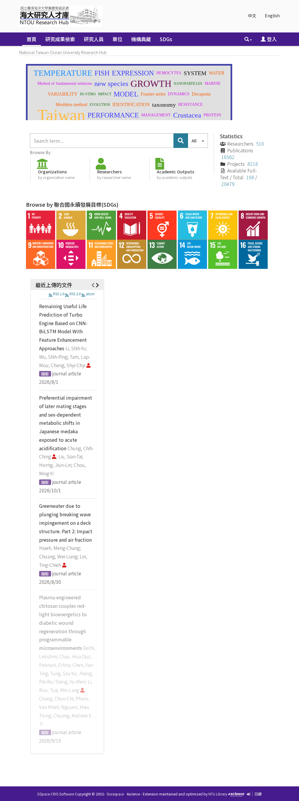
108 (250, 177)
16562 (227, 156)
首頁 (31, 39)
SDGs (166, 39)
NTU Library (217, 793)
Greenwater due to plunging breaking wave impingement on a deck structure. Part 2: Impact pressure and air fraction (65, 522)
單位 (117, 39)
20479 (227, 183)
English (272, 15)
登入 (271, 39)
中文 (252, 15)
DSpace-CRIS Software (55, 793)
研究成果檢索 (60, 39)
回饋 (258, 793)
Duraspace (115, 793)
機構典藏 (141, 39)
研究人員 (94, 39)
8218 (252, 163)
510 (260, 143)
